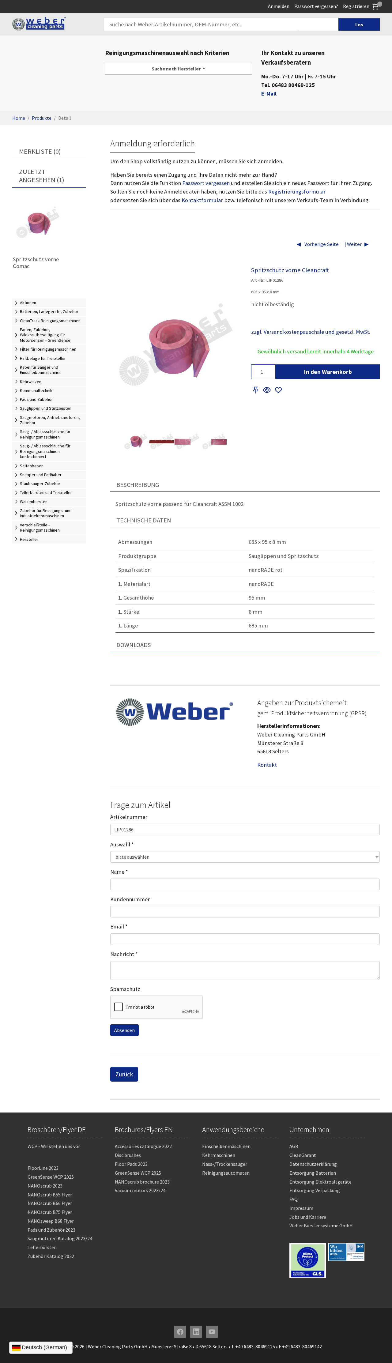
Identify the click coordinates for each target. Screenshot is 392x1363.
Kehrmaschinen (218, 1155)
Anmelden (278, 6)
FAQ (293, 1199)
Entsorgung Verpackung (314, 1190)
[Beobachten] (267, 390)
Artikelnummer (128, 816)
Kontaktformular (202, 200)
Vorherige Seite (321, 244)
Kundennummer (130, 899)
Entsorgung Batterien (312, 1173)
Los (359, 24)
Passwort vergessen (206, 182)
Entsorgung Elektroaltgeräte (320, 1182)
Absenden (124, 1030)
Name (119, 871)
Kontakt (267, 764)
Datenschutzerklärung (313, 1164)
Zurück (124, 1074)
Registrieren (356, 6)
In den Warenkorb (328, 371)
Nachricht (124, 954)
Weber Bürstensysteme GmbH (321, 1225)
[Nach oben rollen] (377, 1348)
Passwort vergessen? (316, 6)
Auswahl (122, 844)
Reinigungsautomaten (226, 1173)
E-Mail (269, 93)
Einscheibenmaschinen (226, 1146)
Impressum (301, 1208)
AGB (293, 1146)
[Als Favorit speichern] (278, 390)
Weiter (354, 244)
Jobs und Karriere (307, 1217)
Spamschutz (125, 988)
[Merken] (256, 390)
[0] (375, 6)
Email (119, 926)
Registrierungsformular (297, 191)
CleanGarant (302, 1155)
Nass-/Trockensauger (224, 1164)
